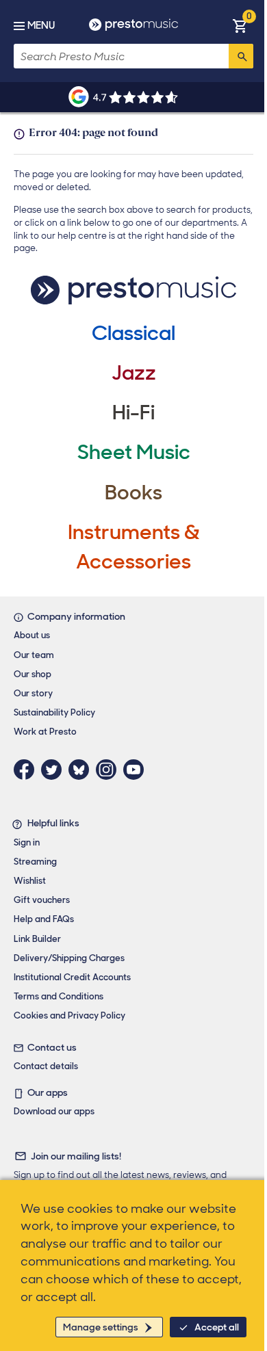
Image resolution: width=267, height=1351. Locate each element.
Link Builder (37, 939)
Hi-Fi (133, 412)
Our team (34, 655)
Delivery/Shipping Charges (69, 958)
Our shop (32, 674)
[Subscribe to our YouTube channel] (137, 769)
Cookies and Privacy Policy (69, 1015)
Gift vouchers (42, 900)
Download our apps (54, 1111)
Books (133, 492)
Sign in (27, 842)
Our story (33, 693)
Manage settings (100, 1327)
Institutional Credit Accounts (72, 977)
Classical (133, 332)
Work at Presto (45, 731)
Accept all (216, 1327)
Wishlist (30, 881)
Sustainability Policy (54, 712)
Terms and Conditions (58, 996)
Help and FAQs (44, 919)
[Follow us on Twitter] (54, 769)
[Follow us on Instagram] (109, 769)
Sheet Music (133, 451)
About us (32, 635)
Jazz (134, 372)
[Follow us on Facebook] (27, 769)
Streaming (35, 861)
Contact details (46, 1066)
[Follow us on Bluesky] (82, 769)
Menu (41, 25)
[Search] (241, 56)
